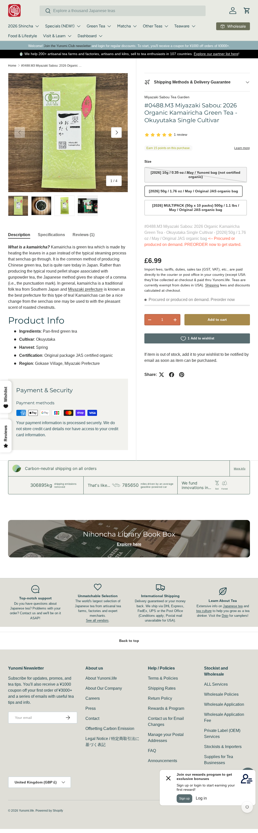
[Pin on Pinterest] (182, 375)
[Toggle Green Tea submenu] (109, 26)
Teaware (181, 26)
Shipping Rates (162, 688)
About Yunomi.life (101, 678)
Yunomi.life (26, 810)
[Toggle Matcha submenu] (135, 26)
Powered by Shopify (49, 810)
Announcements (162, 761)
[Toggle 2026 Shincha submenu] (37, 26)
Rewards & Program (166, 708)
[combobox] (123, 11)
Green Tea (96, 26)
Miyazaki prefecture (85, 289)
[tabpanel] (68, 305)
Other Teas (152, 26)
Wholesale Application (224, 704)
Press (90, 708)
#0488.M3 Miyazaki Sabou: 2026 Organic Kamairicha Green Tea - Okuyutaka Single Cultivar (51, 65)
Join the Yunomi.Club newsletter (67, 46)
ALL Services (216, 684)
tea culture (204, 611)
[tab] (19, 235)
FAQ (152, 751)
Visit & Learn (54, 35)
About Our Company (103, 688)
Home (12, 65)
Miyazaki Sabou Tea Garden (166, 97)
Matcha (124, 26)
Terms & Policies (163, 678)
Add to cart (217, 320)
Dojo (225, 616)
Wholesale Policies (221, 694)
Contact (92, 718)
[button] (246, 10)
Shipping (212, 285)
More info (239, 468)
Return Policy (160, 698)
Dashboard (87, 35)
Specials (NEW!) (60, 26)
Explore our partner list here (216, 54)
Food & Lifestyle (22, 35)
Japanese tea (233, 606)
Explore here (129, 544)
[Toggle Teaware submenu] (193, 26)
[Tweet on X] (161, 375)
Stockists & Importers (223, 746)
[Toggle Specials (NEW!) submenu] (79, 26)
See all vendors (97, 620)
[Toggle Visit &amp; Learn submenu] (70, 36)
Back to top (129, 641)
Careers (92, 698)
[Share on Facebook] (172, 375)
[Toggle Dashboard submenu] (101, 36)
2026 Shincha (20, 26)
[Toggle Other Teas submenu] (166, 26)
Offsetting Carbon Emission (109, 728)
